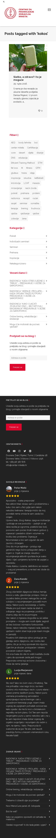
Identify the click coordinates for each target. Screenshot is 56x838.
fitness (29, 168)
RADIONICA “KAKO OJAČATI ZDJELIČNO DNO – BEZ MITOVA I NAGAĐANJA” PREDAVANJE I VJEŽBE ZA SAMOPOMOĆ (27, 307)
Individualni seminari (19, 241)
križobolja (15, 183)
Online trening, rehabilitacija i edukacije (23, 317)
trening (24, 208)
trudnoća (35, 208)
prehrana (25, 193)
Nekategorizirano (18, 263)
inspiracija (15, 178)
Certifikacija (32, 147)
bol (36, 142)
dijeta (30, 153)
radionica (15, 198)
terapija (14, 208)
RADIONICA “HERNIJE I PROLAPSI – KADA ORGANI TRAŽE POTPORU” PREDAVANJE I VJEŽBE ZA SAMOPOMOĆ (26, 294)
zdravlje (15, 218)
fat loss (14, 168)
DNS (13, 158)
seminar (23, 203)
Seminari (14, 247)
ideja (32, 173)
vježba (14, 213)
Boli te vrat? (11, 811)
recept (26, 198)
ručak (35, 198)
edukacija (23, 158)
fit (22, 168)
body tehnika (25, 142)
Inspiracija (14, 258)
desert (22, 153)
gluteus (14, 173)
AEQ (13, 142)
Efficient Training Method (23, 163)
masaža (36, 183)
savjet (13, 203)
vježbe (36, 213)
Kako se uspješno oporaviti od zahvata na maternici (26, 818)
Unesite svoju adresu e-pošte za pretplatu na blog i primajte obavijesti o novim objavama (27, 346)
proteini (36, 193)
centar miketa (17, 147)
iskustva (27, 178)
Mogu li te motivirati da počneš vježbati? (25, 325)
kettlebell (38, 178)
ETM (40, 163)
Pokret (13, 236)
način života (30, 188)
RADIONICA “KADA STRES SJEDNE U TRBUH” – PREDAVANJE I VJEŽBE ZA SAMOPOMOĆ (27, 283)
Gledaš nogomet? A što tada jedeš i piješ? (26, 825)
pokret (14, 193)
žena (24, 218)
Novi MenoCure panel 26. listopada (23, 806)
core (13, 153)
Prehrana (14, 252)
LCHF (26, 183)
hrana (24, 173)
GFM (38, 168)
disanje (40, 153)
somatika (35, 203)
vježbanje (24, 213)
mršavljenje (16, 188)
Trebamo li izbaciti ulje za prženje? (22, 800)
